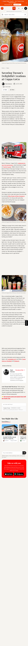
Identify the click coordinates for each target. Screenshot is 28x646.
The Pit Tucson (7, 167)
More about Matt (19, 370)
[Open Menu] (25, 8)
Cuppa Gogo (6, 408)
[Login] (22, 8)
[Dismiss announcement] (26, 3)
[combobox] (14, 14)
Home (3, 68)
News (8, 68)
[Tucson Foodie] (14, 8)
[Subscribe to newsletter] (24, 452)
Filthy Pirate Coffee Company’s (16, 196)
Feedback (26, 323)
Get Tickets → (17, 4)
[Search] (25, 14)
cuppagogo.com (12, 359)
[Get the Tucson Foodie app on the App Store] (2, 8)
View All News (5, 421)
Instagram (16, 361)
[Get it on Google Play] (19, 474)
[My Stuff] (18, 8)
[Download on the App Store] (8, 474)
